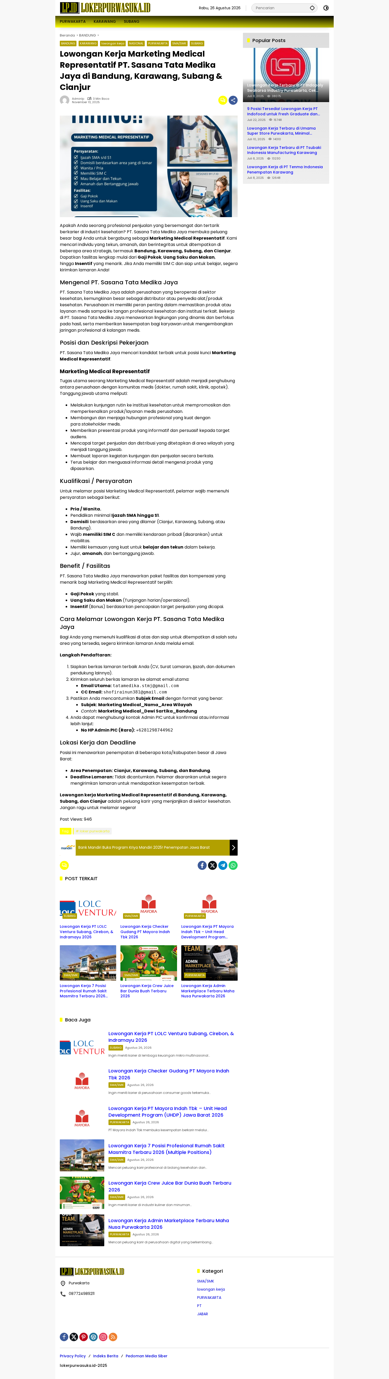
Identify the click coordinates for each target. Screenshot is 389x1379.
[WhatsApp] (233, 865)
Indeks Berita (105, 1356)
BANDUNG (68, 43)
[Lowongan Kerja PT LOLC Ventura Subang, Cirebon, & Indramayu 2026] (88, 903)
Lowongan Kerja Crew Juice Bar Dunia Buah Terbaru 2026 (147, 991)
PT (199, 1305)
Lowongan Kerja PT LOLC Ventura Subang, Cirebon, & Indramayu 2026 (86, 931)
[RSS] (113, 1337)
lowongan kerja (112, 43)
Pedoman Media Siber (147, 1356)
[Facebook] (202, 865)
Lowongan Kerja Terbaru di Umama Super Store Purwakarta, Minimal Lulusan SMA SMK (281, 131)
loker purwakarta (95, 831)
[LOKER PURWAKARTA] (105, 7)
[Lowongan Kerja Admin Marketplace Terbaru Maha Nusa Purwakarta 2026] (209, 963)
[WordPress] (93, 1337)
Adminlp (78, 98)
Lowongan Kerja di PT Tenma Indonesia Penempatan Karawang (285, 170)
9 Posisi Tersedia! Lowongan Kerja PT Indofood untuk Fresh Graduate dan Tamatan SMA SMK (282, 111)
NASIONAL (136, 43)
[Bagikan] (233, 100)
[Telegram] (222, 865)
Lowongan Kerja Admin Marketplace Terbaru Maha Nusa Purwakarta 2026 (207, 991)
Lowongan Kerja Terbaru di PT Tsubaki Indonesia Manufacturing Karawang (284, 150)
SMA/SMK (179, 43)
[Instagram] (103, 1337)
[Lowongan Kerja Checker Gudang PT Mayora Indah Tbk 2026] (148, 903)
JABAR (202, 1314)
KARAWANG (88, 43)
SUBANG (197, 43)
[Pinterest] (83, 1337)
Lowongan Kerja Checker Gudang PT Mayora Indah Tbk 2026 (145, 931)
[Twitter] (212, 865)
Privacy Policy (73, 1356)
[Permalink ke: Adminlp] (66, 100)
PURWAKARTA (158, 43)
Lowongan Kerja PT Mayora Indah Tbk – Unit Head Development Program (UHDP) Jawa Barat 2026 (207, 932)
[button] (312, 7)
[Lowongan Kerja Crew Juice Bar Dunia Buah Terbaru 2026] (148, 963)
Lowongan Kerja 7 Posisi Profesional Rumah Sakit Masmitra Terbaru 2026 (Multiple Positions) (83, 991)
